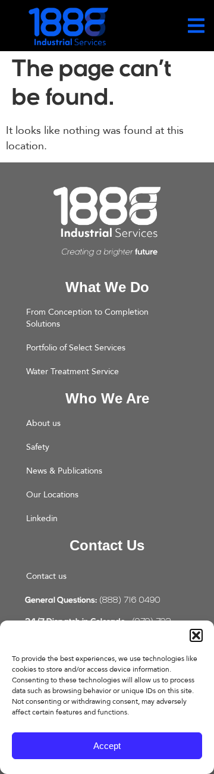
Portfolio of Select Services (75, 347)
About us (43, 423)
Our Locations (52, 494)
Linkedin (42, 518)
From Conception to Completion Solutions (87, 318)
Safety (37, 447)
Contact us (46, 576)
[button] (196, 635)
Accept (107, 746)
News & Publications (64, 471)
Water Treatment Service (72, 371)
